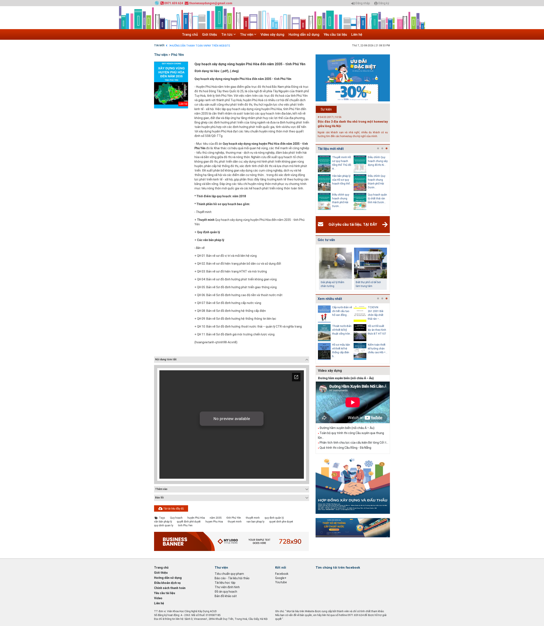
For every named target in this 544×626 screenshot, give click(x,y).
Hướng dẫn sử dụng (304, 35)
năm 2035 (216, 517)
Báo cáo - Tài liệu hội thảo (232, 578)
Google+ (280, 578)
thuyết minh (253, 517)
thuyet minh (235, 521)
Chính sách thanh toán (170, 588)
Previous (315, 183)
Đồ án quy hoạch (226, 591)
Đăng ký (383, 3)
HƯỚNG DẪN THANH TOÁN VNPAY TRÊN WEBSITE (200, 45)
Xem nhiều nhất (330, 299)
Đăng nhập (362, 3)
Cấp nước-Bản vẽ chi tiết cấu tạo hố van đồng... (342, 311)
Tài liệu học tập (225, 582)
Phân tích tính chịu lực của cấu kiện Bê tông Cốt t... (354, 442)
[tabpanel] (336, 183)
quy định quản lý (274, 517)
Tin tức (227, 35)
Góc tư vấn (326, 240)
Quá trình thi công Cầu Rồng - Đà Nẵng (345, 447)
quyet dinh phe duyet (281, 521)
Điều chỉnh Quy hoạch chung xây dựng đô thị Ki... (378, 161)
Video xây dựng (272, 35)
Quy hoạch (176, 517)
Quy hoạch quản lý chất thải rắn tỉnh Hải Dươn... (377, 198)
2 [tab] (382, 148)
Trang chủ (190, 35)
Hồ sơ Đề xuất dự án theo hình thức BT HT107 (377, 330)
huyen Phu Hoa (214, 521)
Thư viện (247, 35)
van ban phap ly (255, 521)
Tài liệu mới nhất (331, 149)
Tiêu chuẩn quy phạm (229, 573)
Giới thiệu (209, 35)
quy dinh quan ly (163, 525)
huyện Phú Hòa (196, 517)
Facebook (281, 573)
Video (158, 598)
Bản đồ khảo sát (226, 596)
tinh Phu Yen (185, 525)
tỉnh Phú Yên (234, 517)
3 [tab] (386, 148)
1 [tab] (378, 148)
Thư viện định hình (227, 587)
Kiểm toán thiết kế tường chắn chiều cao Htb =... (377, 348)
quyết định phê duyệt (189, 521)
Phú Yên (177, 55)
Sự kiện (326, 109)
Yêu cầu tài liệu (335, 35)
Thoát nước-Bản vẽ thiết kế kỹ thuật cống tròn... (342, 330)
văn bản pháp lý (163, 521)
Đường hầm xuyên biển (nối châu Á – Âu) (346, 378)
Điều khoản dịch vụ (167, 583)
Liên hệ (356, 35)
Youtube (281, 582)
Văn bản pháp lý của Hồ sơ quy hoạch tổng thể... (342, 180)
